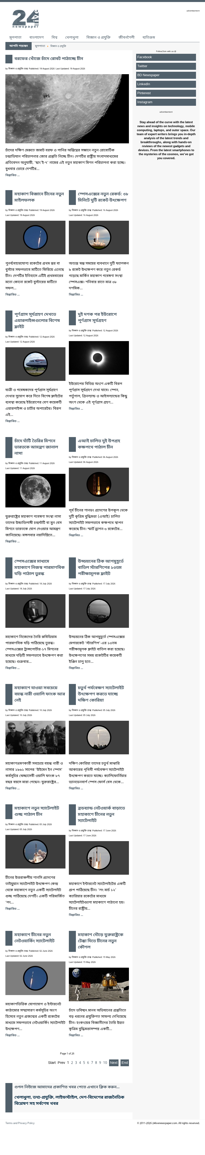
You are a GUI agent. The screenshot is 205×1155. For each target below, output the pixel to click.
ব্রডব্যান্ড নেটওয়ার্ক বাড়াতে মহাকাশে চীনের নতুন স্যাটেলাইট (101, 815)
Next (114, 1062)
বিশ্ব (54, 37)
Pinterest (144, 93)
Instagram (144, 102)
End (125, 1062)
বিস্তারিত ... (12, 175)
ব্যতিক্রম (149, 37)
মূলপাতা (15, 37)
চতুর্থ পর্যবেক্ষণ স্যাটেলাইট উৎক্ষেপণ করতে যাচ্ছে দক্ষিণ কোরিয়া (101, 694)
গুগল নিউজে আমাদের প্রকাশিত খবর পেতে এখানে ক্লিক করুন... (67, 1087)
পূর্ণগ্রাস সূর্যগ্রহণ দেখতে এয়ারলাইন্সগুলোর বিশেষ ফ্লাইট (37, 321)
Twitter (142, 66)
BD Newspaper (148, 75)
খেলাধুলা (71, 37)
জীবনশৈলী (127, 37)
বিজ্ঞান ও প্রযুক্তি (98, 37)
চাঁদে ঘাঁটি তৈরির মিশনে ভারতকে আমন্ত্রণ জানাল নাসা (36, 447)
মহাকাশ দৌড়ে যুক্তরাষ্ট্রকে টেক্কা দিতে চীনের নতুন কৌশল (100, 941)
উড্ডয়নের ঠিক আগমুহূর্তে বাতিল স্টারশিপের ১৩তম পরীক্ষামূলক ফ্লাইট (101, 568)
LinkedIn (143, 84)
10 (105, 1062)
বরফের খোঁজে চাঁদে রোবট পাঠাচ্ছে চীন (48, 59)
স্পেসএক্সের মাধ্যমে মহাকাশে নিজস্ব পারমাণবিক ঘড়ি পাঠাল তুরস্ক (39, 568)
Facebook (144, 57)
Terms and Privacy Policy (20, 1123)
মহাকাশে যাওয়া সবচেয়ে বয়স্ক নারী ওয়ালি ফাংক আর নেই (39, 694)
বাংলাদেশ (36, 37)
